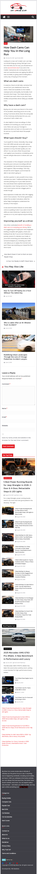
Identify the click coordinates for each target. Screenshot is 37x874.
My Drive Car (17, 865)
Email (4, 417)
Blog (5, 43)
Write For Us (5, 838)
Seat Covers (6, 820)
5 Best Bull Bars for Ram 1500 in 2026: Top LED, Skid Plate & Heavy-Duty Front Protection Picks (24, 587)
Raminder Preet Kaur (19, 662)
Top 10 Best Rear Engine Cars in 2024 (24, 679)
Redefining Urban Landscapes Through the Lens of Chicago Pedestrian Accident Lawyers (15, 356)
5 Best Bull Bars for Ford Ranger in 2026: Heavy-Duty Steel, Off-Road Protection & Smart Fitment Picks (24, 600)
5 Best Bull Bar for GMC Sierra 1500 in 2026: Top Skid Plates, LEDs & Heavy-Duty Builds (23, 537)
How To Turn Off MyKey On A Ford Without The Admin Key (17, 291)
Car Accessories (7, 817)
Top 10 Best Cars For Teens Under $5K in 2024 (23, 689)
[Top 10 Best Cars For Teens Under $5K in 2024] (8, 690)
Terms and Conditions (9, 853)
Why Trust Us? (6, 850)
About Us (5, 835)
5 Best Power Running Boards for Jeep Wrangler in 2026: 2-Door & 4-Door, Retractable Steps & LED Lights (18, 486)
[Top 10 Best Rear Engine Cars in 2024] (8, 680)
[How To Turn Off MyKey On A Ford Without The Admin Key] (18, 272)
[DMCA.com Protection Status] (7, 860)
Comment (6, 384)
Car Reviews (6, 813)
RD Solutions (15, 869)
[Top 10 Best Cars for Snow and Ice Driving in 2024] (8, 699)
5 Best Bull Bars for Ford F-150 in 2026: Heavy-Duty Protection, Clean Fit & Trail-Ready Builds (24, 614)
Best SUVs (5, 809)
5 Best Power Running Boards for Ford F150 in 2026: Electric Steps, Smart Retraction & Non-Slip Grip (24, 524)
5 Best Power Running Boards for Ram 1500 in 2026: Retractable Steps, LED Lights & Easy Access (24, 511)
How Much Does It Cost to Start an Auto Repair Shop (18, 255)
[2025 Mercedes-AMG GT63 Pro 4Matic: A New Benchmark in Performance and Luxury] (18, 637)
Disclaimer (5, 842)
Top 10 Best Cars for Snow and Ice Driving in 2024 (24, 698)
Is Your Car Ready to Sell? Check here (19, 261)
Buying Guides (7, 478)
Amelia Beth (20, 58)
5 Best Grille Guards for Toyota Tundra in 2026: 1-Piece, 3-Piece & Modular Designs (24, 562)
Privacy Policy (6, 846)
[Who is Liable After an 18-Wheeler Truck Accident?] (18, 304)
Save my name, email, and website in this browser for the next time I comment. (16, 439)
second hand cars (13, 68)
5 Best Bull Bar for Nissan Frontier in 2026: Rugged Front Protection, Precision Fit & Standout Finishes (24, 574)
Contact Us (5, 831)
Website (5, 426)
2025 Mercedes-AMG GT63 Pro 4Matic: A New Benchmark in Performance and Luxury (18, 656)
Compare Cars (6, 802)
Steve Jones (19, 495)
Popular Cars (7, 648)
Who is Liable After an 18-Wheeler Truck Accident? (17, 323)
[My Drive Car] (4, 17)
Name (4, 408)
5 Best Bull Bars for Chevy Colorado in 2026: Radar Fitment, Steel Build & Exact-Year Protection (23, 549)
